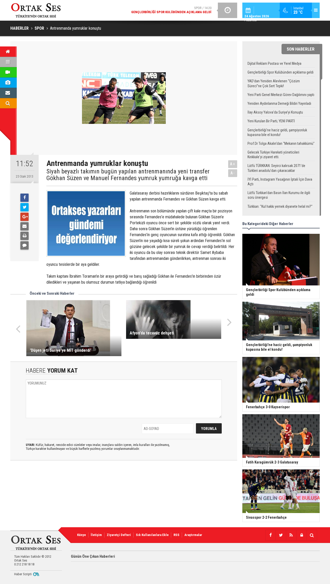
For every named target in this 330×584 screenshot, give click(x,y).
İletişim (96, 535)
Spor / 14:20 (171, 10)
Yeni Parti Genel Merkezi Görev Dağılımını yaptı (281, 95)
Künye (81, 535)
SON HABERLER (301, 49)
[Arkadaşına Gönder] (24, 226)
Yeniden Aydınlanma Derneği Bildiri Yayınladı (279, 103)
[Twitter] (24, 207)
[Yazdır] (24, 236)
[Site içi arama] (312, 535)
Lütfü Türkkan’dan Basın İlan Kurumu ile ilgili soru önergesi (279, 195)
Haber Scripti (23, 574)
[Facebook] (24, 198)
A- (232, 173)
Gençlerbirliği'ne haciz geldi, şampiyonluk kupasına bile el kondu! (277, 132)
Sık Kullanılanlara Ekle (152, 535)
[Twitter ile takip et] (281, 535)
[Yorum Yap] (24, 245)
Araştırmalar (193, 535)
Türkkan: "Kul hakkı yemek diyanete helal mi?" (280, 206)
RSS (176, 535)
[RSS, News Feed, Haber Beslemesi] (291, 535)
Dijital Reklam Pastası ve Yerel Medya (274, 63)
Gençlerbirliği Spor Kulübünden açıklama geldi (281, 72)
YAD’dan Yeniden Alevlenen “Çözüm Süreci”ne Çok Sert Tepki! (274, 83)
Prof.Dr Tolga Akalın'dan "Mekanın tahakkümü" (281, 143)
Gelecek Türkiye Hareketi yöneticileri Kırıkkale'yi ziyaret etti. (273, 154)
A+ (232, 164)
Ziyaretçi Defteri (119, 535)
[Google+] (24, 217)
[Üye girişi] (301, 535)
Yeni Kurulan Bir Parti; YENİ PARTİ (271, 121)
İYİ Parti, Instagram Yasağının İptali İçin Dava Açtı (280, 181)
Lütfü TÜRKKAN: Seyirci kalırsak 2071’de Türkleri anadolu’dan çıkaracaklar (276, 168)
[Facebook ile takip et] (270, 535)
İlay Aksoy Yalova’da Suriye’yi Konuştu (275, 112)
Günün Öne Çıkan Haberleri (93, 556)
